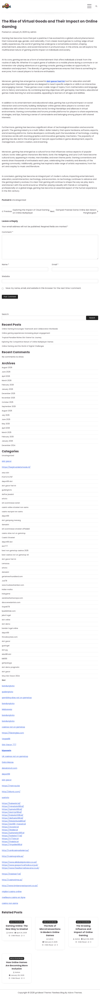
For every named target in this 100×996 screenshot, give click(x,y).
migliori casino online (12, 891)
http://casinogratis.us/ (13, 856)
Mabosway (7, 709)
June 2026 (6, 372)
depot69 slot (7, 481)
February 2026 (8, 385)
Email (55, 264)
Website (6, 276)
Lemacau (5, 563)
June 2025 (6, 419)
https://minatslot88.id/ (13, 806)
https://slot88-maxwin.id (14, 824)
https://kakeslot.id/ (11, 803)
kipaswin (6, 750)
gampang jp (7, 663)
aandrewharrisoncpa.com (12, 598)
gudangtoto (7, 490)
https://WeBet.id (10, 829)
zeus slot (5, 473)
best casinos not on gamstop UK (15, 555)
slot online (6, 620)
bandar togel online (10, 628)
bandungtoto (8, 685)
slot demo (6, 624)
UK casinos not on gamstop (15, 756)
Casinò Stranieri (8, 537)
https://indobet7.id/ (11, 873)
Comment (7, 232)
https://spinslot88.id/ (12, 809)
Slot (3, 680)
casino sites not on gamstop (13, 533)
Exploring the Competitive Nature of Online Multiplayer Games (27, 342)
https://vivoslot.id (10, 826)
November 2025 (8, 398)
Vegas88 (6, 738)
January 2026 (7, 389)
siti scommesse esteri (11, 503)
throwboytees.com (10, 637)
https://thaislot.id (10, 841)
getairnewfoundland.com (12, 576)
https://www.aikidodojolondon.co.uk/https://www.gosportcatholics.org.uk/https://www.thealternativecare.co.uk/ (20, 865)
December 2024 (8, 445)
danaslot (5, 524)
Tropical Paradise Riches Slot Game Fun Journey (21, 337)
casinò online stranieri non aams (15, 507)
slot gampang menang (11, 520)
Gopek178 (6, 607)
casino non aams (10, 903)
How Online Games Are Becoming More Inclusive (17, 965)
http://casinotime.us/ (12, 879)
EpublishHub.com (9, 611)
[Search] (96, 6)
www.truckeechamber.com (13, 585)
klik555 (4, 659)
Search (5, 314)
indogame (6, 594)
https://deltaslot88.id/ (12, 818)
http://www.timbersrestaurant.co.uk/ (20, 885)
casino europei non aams (12, 511)
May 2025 (6, 424)
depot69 (5, 516)
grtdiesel (39, 992)
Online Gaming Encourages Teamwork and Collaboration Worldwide (30, 329)
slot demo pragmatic (10, 667)
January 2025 (7, 441)
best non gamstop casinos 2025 (15, 550)
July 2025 (6, 415)
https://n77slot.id (10, 838)
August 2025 (7, 411)
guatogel (5, 646)
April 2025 (6, 428)
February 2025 (8, 437)
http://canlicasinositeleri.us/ (15, 850)
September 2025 (9, 406)
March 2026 (6, 380)
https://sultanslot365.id (13, 832)
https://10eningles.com (13, 732)
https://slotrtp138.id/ (12, 812)
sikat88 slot (6, 654)
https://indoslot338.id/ (12, 815)
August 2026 (7, 367)
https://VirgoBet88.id (12, 844)
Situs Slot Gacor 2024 (11, 676)
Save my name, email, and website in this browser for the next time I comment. (43, 288)
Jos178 (4, 581)
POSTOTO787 (7, 477)
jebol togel (6, 615)
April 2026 (6, 376)
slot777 (5, 546)
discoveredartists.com (11, 602)
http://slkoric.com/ (11, 791)
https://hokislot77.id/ (12, 835)
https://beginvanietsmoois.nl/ (16, 467)
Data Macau (8, 762)
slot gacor (7, 461)
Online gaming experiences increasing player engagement (26, 333)
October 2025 (7, 402)
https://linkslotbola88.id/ (14, 821)
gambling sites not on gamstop (17, 697)
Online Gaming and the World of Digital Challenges (23, 346)
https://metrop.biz (11, 785)
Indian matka (7, 589)
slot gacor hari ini (55, 81)
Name (5, 264)
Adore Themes (75, 992)
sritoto (4, 499)
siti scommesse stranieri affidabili (16, 529)
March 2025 (6, 432)
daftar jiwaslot (8, 494)
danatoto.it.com (9, 768)
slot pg (5, 650)
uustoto (5, 797)
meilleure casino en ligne (13, 897)
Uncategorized (19, 200)
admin (33, 32)
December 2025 (8, 393)
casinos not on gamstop (13, 727)
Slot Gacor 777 (9, 744)
